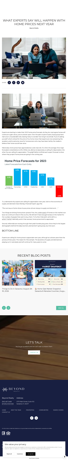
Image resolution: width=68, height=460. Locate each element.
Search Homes (58, 410)
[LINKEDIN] (36, 418)
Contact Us (6, 412)
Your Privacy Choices (34, 458)
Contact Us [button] (34, 352)
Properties (30, 410)
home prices (56, 134)
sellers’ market (7, 219)
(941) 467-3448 (7, 401)
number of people (11, 217)
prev (4, 308)
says (38, 204)
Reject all (9, 454)
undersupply (41, 212)
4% (40, 148)
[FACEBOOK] (31, 418)
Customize (20, 454)
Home (4, 410)
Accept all (30, 454)
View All (61, 308)
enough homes (47, 215)
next (8, 308)
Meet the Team (16, 410)
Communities (43, 410)
